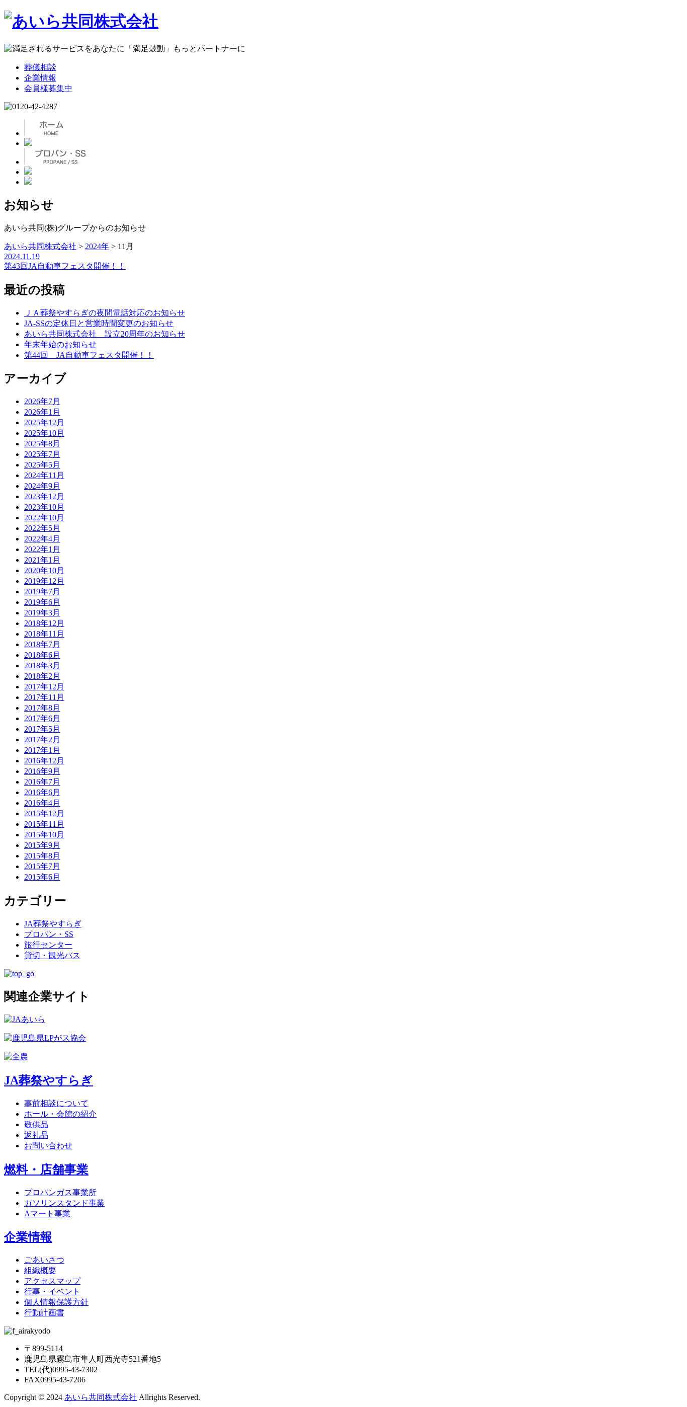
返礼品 (36, 1135)
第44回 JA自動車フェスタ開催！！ (89, 355)
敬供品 (36, 1124)
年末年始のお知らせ (60, 344)
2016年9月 (42, 771)
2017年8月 (42, 708)
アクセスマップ (52, 1281)
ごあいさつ (44, 1260)
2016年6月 (42, 792)
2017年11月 (44, 697)
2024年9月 (42, 486)
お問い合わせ (48, 1145)
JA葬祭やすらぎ (52, 923)
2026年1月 (42, 412)
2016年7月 (42, 781)
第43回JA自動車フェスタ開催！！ (65, 266)
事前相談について (56, 1103)
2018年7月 (42, 644)
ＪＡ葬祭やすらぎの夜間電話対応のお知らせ (104, 312)
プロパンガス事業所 (60, 1192)
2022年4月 (42, 538)
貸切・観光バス (52, 955)
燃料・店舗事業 (46, 1169)
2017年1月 (42, 750)
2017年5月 (42, 729)
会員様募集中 (48, 88)
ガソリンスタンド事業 (64, 1203)
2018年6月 (42, 655)
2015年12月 (44, 813)
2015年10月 (44, 834)
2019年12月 (44, 581)
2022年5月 (42, 528)
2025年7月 (42, 454)
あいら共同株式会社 (100, 1397)
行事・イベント (52, 1291)
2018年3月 (42, 665)
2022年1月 (42, 549)
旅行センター (48, 945)
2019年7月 (42, 591)
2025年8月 (42, 443)
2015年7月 (42, 866)
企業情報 (40, 77)
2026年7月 (42, 401)
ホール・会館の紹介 (60, 1114)
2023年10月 (44, 507)
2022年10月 (44, 517)
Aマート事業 (47, 1213)
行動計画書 (44, 1312)
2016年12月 (44, 760)
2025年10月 (44, 433)
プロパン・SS (48, 934)
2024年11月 (44, 475)
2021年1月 (42, 560)
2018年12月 (44, 623)
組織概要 (40, 1270)
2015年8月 (42, 855)
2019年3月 (42, 612)
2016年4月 (42, 803)
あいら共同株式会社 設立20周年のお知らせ (104, 334)
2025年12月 (44, 422)
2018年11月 (44, 634)
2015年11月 (44, 824)
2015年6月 (42, 877)
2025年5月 (42, 464)
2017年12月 (44, 686)
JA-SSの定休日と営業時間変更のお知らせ (99, 323)
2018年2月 (42, 676)
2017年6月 (42, 718)
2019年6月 (42, 602)
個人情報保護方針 (56, 1302)
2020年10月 (44, 570)
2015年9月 (42, 845)
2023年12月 (44, 496)
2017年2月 (42, 739)
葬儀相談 (40, 67)
